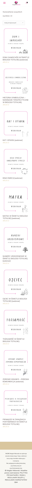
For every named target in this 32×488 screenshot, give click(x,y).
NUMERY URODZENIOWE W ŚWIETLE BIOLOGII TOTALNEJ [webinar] (15, 258)
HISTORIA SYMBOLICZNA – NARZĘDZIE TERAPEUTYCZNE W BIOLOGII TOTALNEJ (15, 99)
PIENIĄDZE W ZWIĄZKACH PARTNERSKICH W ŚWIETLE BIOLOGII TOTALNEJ (15, 421)
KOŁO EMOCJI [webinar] (12, 178)
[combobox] (14, 23)
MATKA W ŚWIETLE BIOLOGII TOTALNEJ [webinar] (15, 217)
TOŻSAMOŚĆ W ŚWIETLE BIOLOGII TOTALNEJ (13, 340)
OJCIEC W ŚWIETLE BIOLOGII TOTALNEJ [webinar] (15, 300)
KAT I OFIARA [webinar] (13, 140)
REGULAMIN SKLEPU (15, 477)
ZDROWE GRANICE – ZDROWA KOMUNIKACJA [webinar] (16, 380)
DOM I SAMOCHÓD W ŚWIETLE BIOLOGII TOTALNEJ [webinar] (16, 58)
